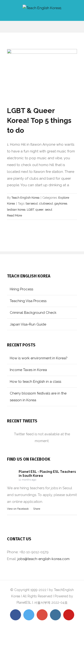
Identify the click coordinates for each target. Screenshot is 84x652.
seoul (48, 209)
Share (36, 508)
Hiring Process (21, 289)
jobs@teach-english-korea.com (44, 559)
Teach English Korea (25, 197)
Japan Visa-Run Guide (28, 324)
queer (39, 209)
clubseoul (46, 203)
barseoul (32, 203)
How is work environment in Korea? (38, 358)
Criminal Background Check (33, 313)
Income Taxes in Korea (28, 370)
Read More (14, 215)
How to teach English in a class (35, 381)
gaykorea (60, 203)
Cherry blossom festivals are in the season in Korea (38, 396)
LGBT (30, 209)
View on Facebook (18, 508)
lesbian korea (16, 209)
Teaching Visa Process (28, 301)
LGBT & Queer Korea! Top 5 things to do (39, 120)
